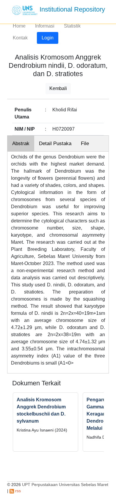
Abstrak (20, 143)
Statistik (72, 25)
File (85, 143)
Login (48, 37)
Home (19, 25)
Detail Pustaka (55, 143)
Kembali (58, 88)
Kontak (20, 37)
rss (17, 490)
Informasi (44, 25)
